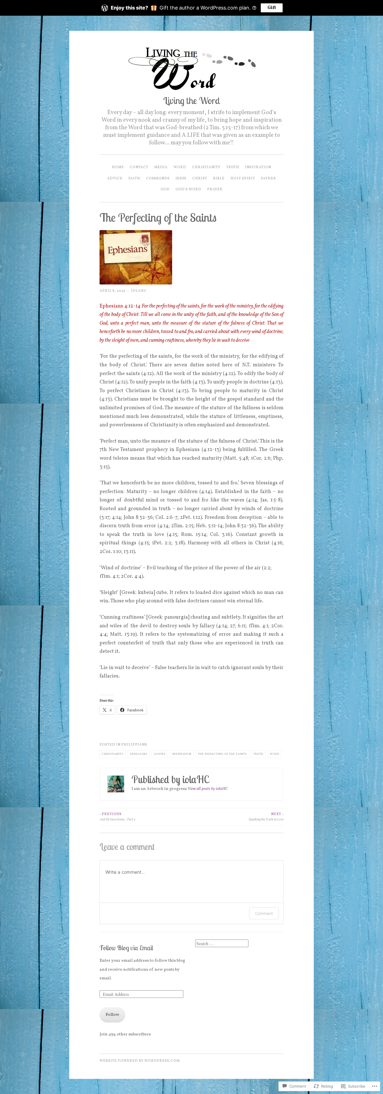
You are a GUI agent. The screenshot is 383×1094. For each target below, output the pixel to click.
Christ (199, 178)
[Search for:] (221, 944)
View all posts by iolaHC (208, 789)
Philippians (134, 744)
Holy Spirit (242, 178)
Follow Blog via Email (126, 948)
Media (161, 167)
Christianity (206, 167)
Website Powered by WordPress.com (140, 1060)
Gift (271, 8)
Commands (158, 178)
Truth (232, 167)
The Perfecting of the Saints (222, 754)
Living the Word (191, 100)
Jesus (181, 178)
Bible (219, 178)
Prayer (215, 189)
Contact (139, 167)
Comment (264, 913)
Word (180, 167)
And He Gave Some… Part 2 (117, 817)
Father (268, 178)
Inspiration (258, 167)
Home (118, 167)
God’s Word (188, 189)
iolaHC (139, 290)
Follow (112, 1015)
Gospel (160, 754)
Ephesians (138, 754)
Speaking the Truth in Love (266, 817)
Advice (115, 178)
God (165, 189)
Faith (134, 178)
